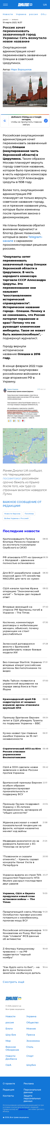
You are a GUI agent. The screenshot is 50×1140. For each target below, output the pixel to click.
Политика (29, 514)
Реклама (29, 1083)
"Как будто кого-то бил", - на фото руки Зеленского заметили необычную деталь (22, 970)
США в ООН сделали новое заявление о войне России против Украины (20, 770)
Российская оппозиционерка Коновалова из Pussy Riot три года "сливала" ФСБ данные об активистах (22, 934)
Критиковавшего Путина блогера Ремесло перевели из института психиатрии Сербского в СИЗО (21, 543)
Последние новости (21, 531)
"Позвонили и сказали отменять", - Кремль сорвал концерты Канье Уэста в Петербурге (21, 861)
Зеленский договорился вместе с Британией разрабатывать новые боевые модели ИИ (22, 648)
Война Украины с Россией (16, 518)
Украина (15, 19)
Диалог (5, 19)
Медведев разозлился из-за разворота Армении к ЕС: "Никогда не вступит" (21, 843)
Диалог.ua (23, 1109)
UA (45, 4)
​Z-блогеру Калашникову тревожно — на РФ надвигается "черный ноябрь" (18, 953)
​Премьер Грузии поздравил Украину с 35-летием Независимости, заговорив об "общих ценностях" (22, 808)
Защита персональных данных (32, 1098)
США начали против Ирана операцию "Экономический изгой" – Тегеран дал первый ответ (22, 593)
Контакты (8, 1095)
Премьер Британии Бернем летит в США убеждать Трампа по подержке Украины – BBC (22, 720)
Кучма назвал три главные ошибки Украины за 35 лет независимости (20, 736)
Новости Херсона (12, 514)
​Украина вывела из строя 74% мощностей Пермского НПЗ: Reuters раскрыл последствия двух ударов (22, 879)
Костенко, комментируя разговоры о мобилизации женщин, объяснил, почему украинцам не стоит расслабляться (21, 628)
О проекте (9, 1083)
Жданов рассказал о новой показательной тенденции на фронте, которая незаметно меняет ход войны (22, 827)
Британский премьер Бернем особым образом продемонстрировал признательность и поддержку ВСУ (22, 788)
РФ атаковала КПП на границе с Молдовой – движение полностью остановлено (22, 560)
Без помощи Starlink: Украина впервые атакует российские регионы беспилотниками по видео (22, 666)
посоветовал (12, 478)
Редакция (8, 1089)
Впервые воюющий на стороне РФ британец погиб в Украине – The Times (22, 609)
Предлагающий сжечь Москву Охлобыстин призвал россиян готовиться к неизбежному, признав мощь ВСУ (22, 916)
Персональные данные (32, 1091)
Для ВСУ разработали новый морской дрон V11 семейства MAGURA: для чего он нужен (21, 575)
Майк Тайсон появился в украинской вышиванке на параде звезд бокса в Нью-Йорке (20, 685)
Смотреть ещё (13, 982)
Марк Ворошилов (21, 69)
